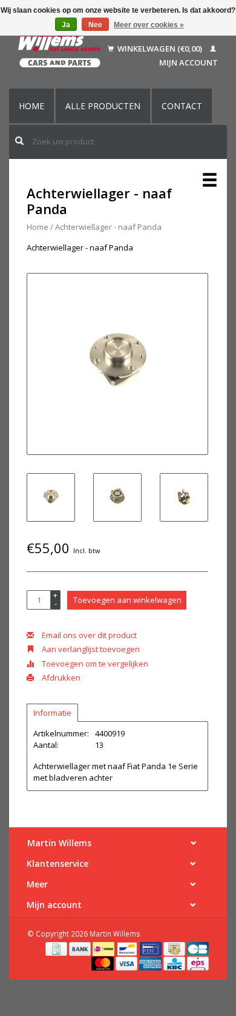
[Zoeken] (19, 140)
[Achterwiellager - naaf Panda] (117, 364)
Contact (182, 106)
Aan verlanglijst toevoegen (90, 649)
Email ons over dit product (88, 635)
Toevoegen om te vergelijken (94, 663)
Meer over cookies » (149, 25)
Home (31, 106)
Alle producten (102, 106)
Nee (95, 25)
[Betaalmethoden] (57, 948)
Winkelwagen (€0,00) (160, 48)
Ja (66, 25)
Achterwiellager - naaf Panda (108, 226)
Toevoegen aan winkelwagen (127, 599)
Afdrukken (60, 677)
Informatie (52, 712)
